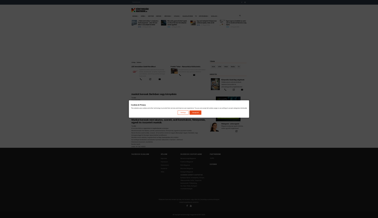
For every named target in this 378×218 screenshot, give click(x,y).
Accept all (195, 112)
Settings (183, 112)
